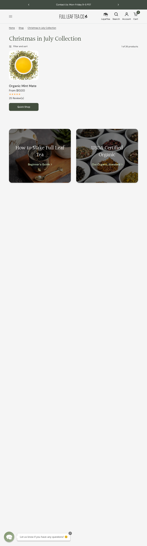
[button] (9, 537)
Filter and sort (20, 46)
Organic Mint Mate (22, 86)
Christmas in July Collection (42, 27)
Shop (21, 27)
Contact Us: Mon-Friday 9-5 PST (73, 4)
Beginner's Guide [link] (39, 164)
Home (12, 27)
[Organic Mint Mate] (24, 65)
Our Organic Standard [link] (106, 164)
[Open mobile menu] (10, 16)
